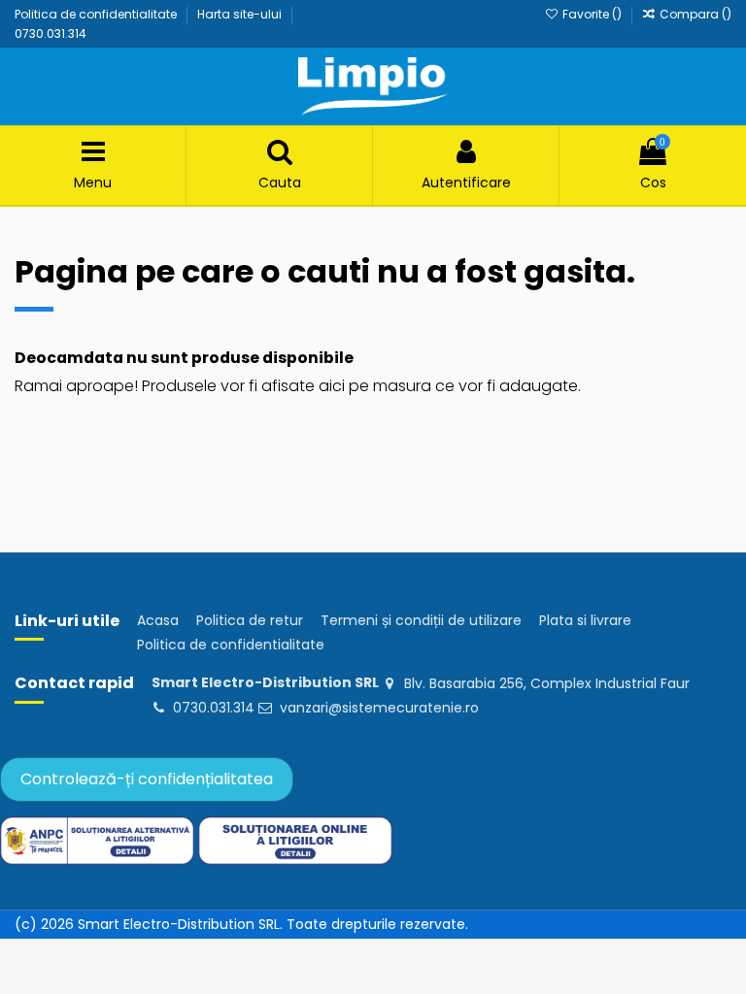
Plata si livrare (585, 621)
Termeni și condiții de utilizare (421, 621)
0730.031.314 (50, 33)
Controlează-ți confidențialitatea (146, 779)
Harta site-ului (241, 14)
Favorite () (592, 14)
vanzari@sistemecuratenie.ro (379, 707)
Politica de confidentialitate (97, 14)
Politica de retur (249, 621)
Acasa (158, 621)
